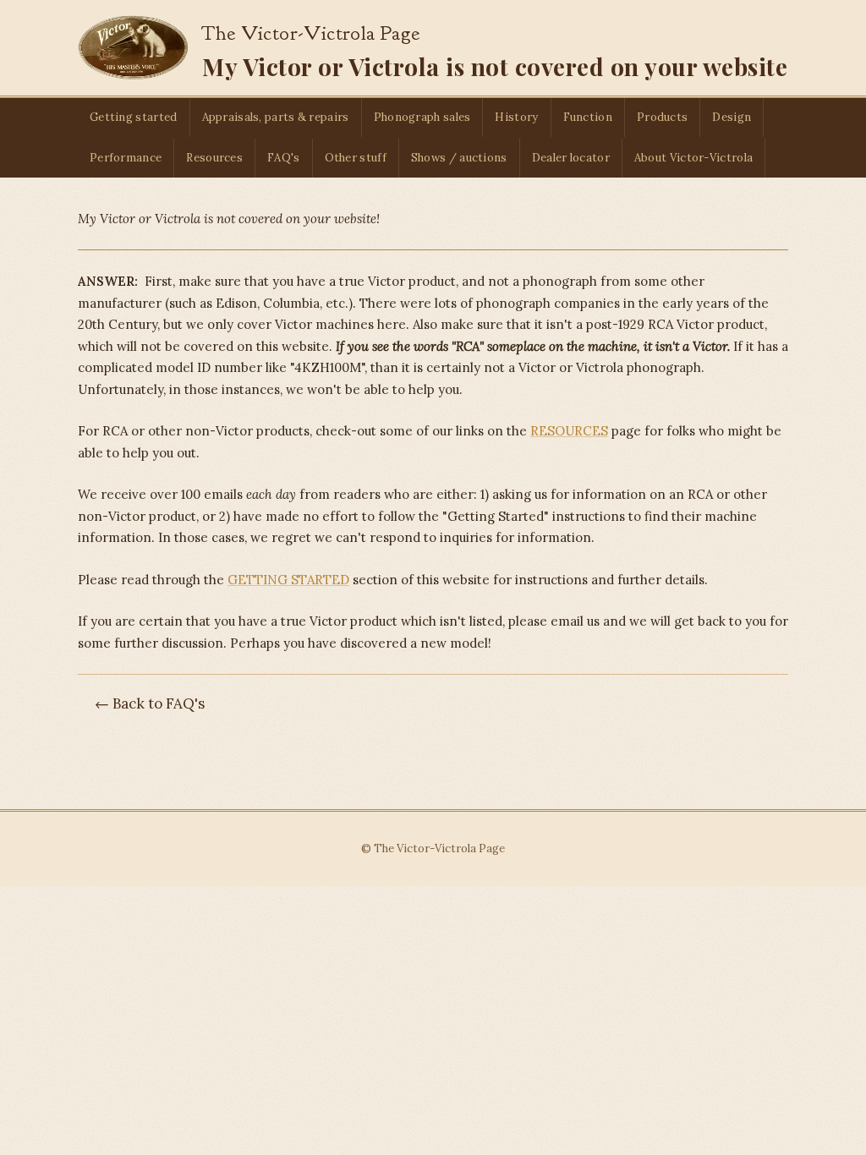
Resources (214, 158)
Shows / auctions (459, 158)
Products (662, 117)
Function (587, 117)
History (516, 117)
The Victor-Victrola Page (310, 33)
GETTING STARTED (288, 580)
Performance (126, 158)
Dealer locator (571, 158)
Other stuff (355, 158)
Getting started (134, 117)
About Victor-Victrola (693, 158)
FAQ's (283, 158)
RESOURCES (569, 431)
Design (731, 117)
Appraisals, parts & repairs (275, 117)
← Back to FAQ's (150, 703)
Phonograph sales (422, 117)
